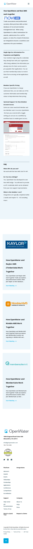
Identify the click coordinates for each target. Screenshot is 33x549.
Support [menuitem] (6, 498)
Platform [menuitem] (6, 467)
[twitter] (5, 459)
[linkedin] (8, 459)
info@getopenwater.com (11, 442)
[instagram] (11, 459)
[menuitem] (6, 471)
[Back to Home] (10, 3)
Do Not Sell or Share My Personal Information (15, 529)
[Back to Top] (6, 540)
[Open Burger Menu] (28, 3)
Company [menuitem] (19, 498)
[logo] (16, 431)
